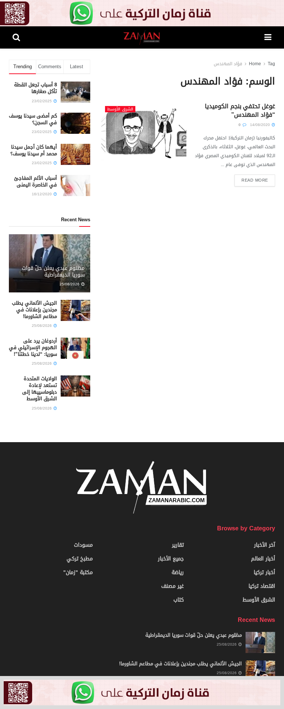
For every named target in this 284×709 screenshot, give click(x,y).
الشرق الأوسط (120, 109)
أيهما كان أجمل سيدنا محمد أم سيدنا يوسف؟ (33, 150)
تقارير (178, 545)
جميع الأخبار (171, 559)
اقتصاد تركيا (261, 586)
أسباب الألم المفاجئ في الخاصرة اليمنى (35, 181)
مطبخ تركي (80, 559)
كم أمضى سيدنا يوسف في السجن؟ (33, 119)
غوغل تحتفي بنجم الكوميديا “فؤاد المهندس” (240, 110)
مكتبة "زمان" (78, 572)
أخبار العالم (263, 559)
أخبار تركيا (264, 572)
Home (255, 64)
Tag (271, 64)
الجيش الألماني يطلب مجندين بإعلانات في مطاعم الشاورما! (34, 309)
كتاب (178, 600)
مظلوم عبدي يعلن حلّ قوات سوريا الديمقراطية (53, 271)
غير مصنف (172, 586)
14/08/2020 (260, 124)
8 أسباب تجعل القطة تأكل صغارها (35, 88)
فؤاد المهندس (228, 64)
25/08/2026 (70, 284)
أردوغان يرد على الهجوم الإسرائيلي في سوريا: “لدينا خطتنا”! (33, 347)
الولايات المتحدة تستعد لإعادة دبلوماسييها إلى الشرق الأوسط (39, 389)
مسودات (83, 545)
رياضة (178, 572)
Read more (254, 180)
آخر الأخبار (264, 545)
